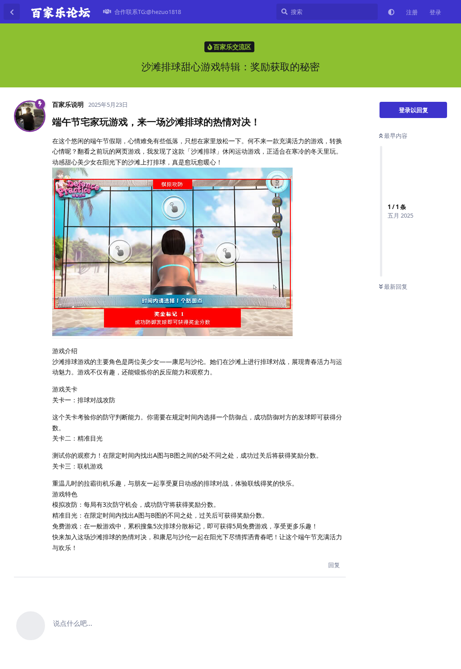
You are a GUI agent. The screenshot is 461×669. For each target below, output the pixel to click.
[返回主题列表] (12, 12)
